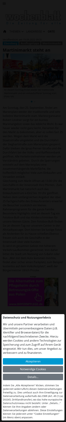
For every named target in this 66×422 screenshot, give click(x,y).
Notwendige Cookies (33, 369)
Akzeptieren (33, 361)
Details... (33, 377)
